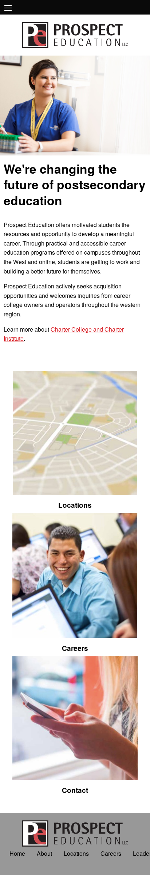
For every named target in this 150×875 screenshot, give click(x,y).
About (44, 853)
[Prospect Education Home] (75, 34)
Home (17, 853)
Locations (76, 853)
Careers (110, 853)
